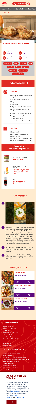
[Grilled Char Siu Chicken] (8, 303)
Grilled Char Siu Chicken (21, 299)
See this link (15, 391)
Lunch (18, 67)
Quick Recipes (23, 70)
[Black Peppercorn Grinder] (17, 185)
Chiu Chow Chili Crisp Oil (9, 328)
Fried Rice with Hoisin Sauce (10, 367)
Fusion (16, 63)
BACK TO (7, 12)
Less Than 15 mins (18, 74)
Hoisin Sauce (6, 330)
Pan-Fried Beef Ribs (8, 363)
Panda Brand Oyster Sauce (10, 337)
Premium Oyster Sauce (8, 326)
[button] (28, 3)
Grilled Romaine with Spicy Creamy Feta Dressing (16, 359)
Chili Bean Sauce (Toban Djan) (10, 332)
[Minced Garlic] (17, 162)
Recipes (10, 9)
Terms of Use (20, 397)
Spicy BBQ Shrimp (20, 272)
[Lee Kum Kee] (4, 4)
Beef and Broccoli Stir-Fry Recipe (11, 353)
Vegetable (23, 63)
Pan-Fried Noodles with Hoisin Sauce (12, 369)
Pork (30, 63)
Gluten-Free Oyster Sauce (9, 334)
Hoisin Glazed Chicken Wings (23, 285)
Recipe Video (7, 63)
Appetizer (25, 67)
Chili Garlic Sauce (7, 345)
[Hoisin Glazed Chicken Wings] (8, 290)
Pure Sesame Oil (7, 343)
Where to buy (21, 3)
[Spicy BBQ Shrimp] (8, 277)
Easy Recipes (12, 70)
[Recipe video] (20, 212)
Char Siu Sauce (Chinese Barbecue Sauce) (13, 339)
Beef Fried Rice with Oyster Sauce (11, 361)
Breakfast (10, 67)
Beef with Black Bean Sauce (10, 365)
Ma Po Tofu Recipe (7, 355)
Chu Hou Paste (6, 341)
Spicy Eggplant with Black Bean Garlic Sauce (14, 357)
